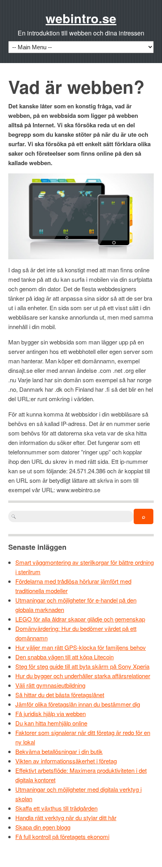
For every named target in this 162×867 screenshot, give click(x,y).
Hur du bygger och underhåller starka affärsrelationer (82, 676)
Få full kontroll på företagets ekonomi (62, 836)
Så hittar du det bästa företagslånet (59, 694)
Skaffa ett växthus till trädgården (56, 808)
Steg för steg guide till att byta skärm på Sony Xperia (82, 666)
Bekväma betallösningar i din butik (59, 751)
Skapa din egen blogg (42, 827)
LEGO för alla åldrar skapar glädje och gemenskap (80, 619)
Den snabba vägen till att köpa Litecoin (64, 657)
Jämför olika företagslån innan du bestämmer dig (77, 704)
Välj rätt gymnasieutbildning (50, 685)
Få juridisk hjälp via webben (50, 713)
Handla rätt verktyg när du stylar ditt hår (65, 817)
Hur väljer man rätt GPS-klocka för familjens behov (80, 647)
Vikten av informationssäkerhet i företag (66, 761)
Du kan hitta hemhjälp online (51, 723)
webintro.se (81, 18)
